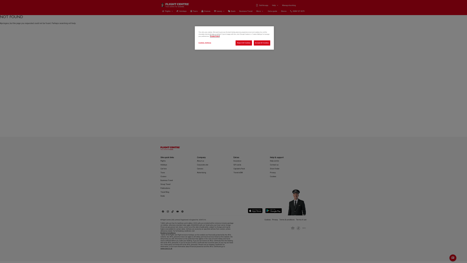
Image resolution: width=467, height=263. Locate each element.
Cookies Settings (204, 43)
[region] (234, 38)
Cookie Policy (214, 36)
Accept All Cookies (262, 43)
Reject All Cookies (244, 43)
